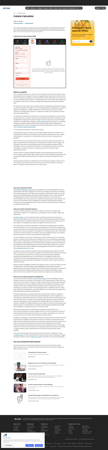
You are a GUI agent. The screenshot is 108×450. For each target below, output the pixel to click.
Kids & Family (72, 8)
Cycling (42, 429)
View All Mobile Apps (31, 431)
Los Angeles (71, 427)
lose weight (42, 278)
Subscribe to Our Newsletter (71, 439)
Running (45, 8)
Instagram (17, 430)
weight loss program (36, 337)
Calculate (18, 47)
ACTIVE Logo (16, 418)
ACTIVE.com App (30, 426)
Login (103, 8)
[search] (82, 8)
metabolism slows (21, 248)
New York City (71, 429)
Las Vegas (70, 433)
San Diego (70, 426)
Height (17, 58)
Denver (70, 430)
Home (15, 13)
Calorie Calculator (18, 23)
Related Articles (29, 23)
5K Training (84, 429)
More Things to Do (45, 434)
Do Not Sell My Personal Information (86, 439)
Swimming (57, 433)
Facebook (17, 426)
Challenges (39, 8)
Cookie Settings (8, 445)
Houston (70, 431)
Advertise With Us (89, 443)
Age (16, 68)
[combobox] (19, 60)
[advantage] (77, 8)
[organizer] (80, 8)
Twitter (16, 427)
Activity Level (18, 73)
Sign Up (98, 8)
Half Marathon (58, 426)
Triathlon (51, 8)
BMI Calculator (85, 426)
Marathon (57, 427)
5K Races (43, 431)
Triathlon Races (44, 427)
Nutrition (65, 8)
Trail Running (57, 430)
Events (27, 8)
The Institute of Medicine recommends (24, 189)
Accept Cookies (39, 445)
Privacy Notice (49, 443)
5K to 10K (29, 429)
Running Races (44, 426)
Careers (64, 443)
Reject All (30, 445)
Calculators (33, 8)
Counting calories (18, 217)
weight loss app (19, 335)
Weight (17, 63)
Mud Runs (57, 431)
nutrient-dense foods (43, 121)
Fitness (56, 8)
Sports (60, 8)
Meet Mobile (30, 430)
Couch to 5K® (30, 427)
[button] (22, 81)
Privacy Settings (57, 443)
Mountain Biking (44, 430)
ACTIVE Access (80, 443)
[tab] (17, 42)
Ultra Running (57, 429)
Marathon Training (86, 433)
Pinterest (17, 429)
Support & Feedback (71, 443)
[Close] (42, 433)
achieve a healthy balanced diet (27, 127)
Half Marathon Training (87, 431)
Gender (17, 52)
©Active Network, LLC (63, 446)
